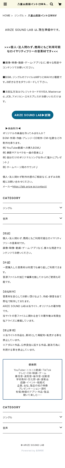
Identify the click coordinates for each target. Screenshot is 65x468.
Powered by (28, 450)
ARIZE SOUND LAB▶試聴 (32, 115)
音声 (5, 218)
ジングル (19, 15)
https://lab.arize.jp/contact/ (29, 186)
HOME (6, 15)
